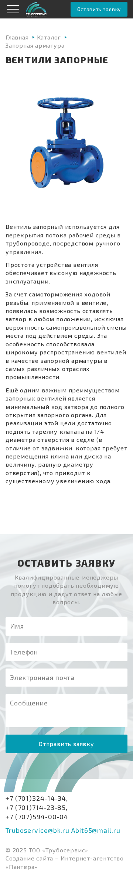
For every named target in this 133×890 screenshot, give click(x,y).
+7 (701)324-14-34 (36, 798)
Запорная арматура (35, 45)
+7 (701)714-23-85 (36, 807)
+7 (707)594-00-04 (37, 816)
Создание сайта (29, 858)
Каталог (49, 37)
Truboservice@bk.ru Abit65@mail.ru (63, 830)
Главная (17, 37)
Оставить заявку (99, 9)
